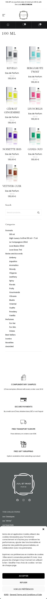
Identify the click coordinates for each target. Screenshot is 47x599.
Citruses (13, 296)
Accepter (23, 576)
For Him (12, 327)
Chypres (13, 273)
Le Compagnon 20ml (18, 242)
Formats (9, 230)
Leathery (13, 277)
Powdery (13, 311)
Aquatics (13, 261)
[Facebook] (17, 500)
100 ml (12, 234)
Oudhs (12, 308)
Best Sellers (10, 335)
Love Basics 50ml (16, 246)
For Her (12, 323)
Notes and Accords (14, 253)
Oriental (12, 304)
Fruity (11, 288)
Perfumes (9, 319)
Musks (12, 300)
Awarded (9, 346)
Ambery (12, 257)
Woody (12, 269)
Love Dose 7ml (15, 250)
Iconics (8, 338)
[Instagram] (23, 500)
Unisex (12, 331)
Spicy (11, 281)
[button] (43, 529)
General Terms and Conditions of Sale (26, 594)
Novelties (9, 342)
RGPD (6, 594)
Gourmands (14, 292)
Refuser (23, 582)
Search (38, 212)
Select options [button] (21, 48)
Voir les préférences (23, 589)
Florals (12, 284)
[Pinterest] (29, 500)
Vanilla (12, 315)
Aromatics (13, 265)
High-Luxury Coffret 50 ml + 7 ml (23, 238)
